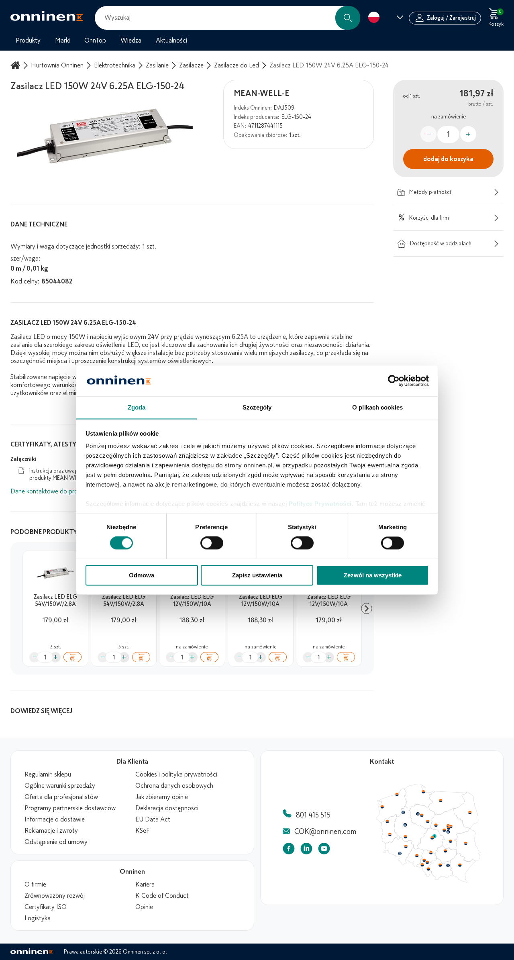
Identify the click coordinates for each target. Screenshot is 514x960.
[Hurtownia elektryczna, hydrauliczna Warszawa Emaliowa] (449, 828)
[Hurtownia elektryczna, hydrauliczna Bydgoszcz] (418, 814)
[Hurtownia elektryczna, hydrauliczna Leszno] (406, 837)
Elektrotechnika (114, 65)
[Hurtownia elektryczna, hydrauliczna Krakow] (440, 865)
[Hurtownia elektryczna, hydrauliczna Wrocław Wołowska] (406, 847)
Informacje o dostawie (54, 819)
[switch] (211, 542)
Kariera (145, 885)
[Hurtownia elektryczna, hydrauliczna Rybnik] (423, 864)
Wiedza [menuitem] (130, 41)
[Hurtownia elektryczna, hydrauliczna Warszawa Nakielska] (448, 825)
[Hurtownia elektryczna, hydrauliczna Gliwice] (424, 860)
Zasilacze (191, 65)
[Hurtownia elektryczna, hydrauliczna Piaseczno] (448, 832)
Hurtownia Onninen (57, 65)
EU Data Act (152, 819)
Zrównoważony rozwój (54, 896)
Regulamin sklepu (47, 774)
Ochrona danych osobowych (174, 786)
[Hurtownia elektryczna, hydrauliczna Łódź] (432, 838)
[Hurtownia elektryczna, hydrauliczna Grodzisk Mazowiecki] (445, 830)
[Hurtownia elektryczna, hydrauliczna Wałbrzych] (400, 854)
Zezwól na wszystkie (373, 575)
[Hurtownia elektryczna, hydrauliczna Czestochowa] (431, 853)
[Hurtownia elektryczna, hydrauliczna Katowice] (428, 862)
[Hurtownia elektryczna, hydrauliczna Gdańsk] (424, 792)
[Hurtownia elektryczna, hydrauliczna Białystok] (470, 813)
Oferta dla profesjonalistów (61, 797)
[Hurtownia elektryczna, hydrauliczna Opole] (417, 856)
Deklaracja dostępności (166, 808)
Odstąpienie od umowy (56, 842)
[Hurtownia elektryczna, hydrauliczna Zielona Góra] (390, 835)
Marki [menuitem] (62, 41)
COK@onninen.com (325, 831)
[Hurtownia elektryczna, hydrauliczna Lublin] (466, 843)
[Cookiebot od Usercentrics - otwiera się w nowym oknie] (394, 381)
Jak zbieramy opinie (161, 797)
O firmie (35, 885)
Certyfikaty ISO (45, 907)
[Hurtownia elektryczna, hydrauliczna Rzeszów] (460, 865)
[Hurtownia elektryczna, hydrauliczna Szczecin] (382, 807)
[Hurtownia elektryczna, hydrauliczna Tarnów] (448, 866)
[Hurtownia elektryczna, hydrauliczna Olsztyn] (441, 801)
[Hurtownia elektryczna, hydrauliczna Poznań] (405, 825)
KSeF (142, 831)
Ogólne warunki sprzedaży (59, 786)
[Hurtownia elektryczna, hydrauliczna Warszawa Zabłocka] (451, 826)
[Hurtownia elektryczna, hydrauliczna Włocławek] (428, 821)
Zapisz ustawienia (257, 575)
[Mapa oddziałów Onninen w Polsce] (428, 881)
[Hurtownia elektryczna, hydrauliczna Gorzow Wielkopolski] (387, 821)
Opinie (144, 907)
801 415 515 (313, 815)
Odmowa (141, 575)
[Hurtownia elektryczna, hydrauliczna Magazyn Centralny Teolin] (434, 836)
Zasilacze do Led (236, 65)
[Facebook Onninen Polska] (289, 850)
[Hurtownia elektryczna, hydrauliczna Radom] (450, 841)
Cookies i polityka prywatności (176, 774)
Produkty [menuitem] (28, 41)
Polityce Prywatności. (321, 504)
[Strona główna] (16, 65)
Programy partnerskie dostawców (70, 808)
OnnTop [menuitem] (95, 41)
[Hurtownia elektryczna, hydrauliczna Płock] (436, 825)
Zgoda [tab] (137, 407)
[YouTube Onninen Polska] (324, 850)
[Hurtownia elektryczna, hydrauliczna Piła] (403, 813)
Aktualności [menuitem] (171, 41)
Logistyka (37, 918)
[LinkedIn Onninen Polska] (306, 850)
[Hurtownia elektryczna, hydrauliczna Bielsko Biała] (428, 869)
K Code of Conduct (162, 896)
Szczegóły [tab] (257, 407)
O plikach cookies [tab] (377, 407)
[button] (347, 18)
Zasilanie (157, 65)
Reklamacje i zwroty (51, 831)
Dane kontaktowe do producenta (55, 491)
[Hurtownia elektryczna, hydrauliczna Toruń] (422, 815)
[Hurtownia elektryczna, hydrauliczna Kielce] (445, 851)
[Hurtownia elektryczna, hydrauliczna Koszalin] (397, 794)
